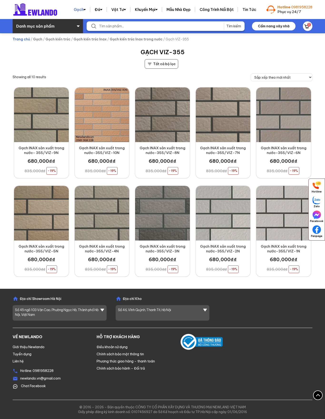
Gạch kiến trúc (57, 39)
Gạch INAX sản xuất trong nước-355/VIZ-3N (162, 248)
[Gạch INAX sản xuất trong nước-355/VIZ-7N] (223, 114)
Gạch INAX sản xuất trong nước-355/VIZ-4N (102, 248)
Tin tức (249, 9)
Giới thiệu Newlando (28, 347)
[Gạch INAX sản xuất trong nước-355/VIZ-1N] (283, 213)
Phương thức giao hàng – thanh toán (126, 361)
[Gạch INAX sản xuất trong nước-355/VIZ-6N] (283, 114)
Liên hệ (18, 361)
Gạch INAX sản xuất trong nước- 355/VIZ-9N (41, 150)
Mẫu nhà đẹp (179, 9)
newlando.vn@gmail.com (40, 378)
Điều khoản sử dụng (112, 347)
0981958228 (301, 7)
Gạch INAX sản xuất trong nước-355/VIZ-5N (41, 248)
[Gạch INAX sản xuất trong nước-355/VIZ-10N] (102, 114)
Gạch (79, 9)
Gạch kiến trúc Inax (90, 39)
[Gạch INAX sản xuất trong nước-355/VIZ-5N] (41, 213)
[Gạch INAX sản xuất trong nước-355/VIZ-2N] (223, 213)
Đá (97, 9)
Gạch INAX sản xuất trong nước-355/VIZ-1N (283, 248)
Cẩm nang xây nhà (274, 26)
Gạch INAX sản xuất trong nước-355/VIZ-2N (223, 248)
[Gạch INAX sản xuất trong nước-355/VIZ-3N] (162, 213)
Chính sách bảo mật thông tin (120, 354)
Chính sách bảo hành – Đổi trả (121, 368)
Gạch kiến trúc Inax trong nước (136, 39)
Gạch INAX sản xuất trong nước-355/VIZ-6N (283, 150)
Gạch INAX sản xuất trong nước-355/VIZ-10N (102, 150)
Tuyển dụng (22, 354)
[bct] (202, 341)
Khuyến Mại (145, 9)
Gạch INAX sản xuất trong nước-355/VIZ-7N (223, 150)
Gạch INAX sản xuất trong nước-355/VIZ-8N (162, 150)
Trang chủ (21, 39)
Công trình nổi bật (217, 9)
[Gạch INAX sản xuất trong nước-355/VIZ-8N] (162, 114)
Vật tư (117, 9)
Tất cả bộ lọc (164, 64)
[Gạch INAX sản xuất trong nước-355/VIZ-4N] (102, 213)
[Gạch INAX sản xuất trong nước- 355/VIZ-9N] (41, 114)
